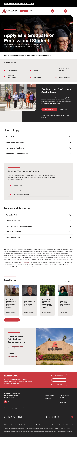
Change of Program (13, 220)
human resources (24, 263)
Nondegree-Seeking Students (17, 153)
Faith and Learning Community (64, 396)
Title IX (71, 424)
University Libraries (50, 393)
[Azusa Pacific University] (10, 11)
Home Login (63, 402)
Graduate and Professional (17, 55)
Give (31, 11)
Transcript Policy (12, 215)
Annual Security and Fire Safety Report (42, 424)
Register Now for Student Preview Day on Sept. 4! (19, 4)
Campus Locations (13, 237)
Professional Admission (15, 142)
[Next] (72, 282)
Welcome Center (12, 356)
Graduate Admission (13, 137)
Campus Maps (63, 393)
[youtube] (46, 417)
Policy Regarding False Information (19, 226)
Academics (48, 398)
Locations (47, 401)
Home (5, 55)
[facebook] (52, 417)
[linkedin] (55, 417)
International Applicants (15, 148)
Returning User (63, 109)
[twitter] (58, 417)
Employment (63, 400)
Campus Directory (49, 395)
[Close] (72, 3)
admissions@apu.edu (17, 346)
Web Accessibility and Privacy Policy (60, 424)
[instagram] (49, 417)
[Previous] (65, 282)
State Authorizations (13, 231)
